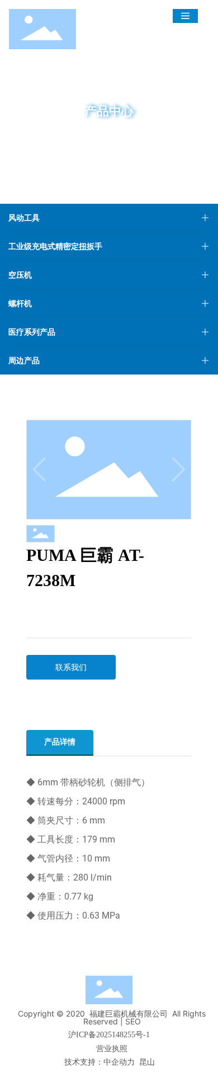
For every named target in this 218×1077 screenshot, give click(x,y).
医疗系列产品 (31, 331)
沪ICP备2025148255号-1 (109, 1035)
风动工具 (24, 217)
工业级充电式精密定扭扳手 (55, 246)
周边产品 (24, 360)
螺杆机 (20, 303)
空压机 (20, 274)
